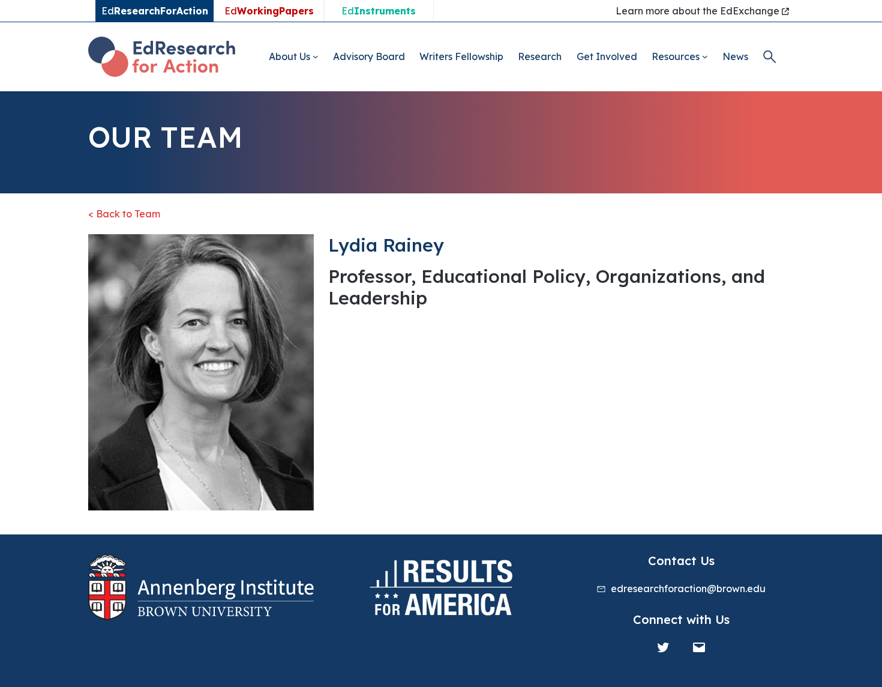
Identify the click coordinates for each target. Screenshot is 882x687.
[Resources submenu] (705, 56)
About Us (289, 56)
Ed (269, 11)
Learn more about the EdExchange (699, 11)
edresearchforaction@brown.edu (688, 589)
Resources (676, 56)
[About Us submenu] (316, 56)
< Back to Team (124, 214)
